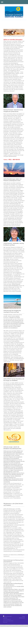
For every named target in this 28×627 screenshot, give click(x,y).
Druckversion (8, 616)
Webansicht (22, 617)
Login (23, 616)
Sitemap (5, 617)
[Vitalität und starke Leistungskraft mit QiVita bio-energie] (14, 32)
